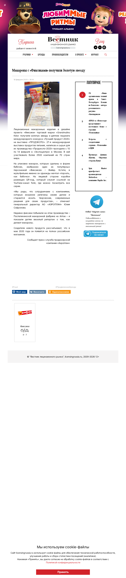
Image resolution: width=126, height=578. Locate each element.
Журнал (94, 55)
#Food (15, 287)
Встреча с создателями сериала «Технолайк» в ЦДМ (98, 143)
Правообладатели (60, 55)
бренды (41, 55)
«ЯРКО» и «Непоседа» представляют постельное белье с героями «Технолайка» (98, 126)
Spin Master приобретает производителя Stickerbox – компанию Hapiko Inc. (98, 174)
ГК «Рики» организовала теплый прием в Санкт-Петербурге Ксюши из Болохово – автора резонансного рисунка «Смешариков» (98, 103)
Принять (63, 572)
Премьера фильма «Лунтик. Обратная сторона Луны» (98, 158)
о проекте (79, 55)
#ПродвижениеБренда (66, 287)
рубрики (27, 55)
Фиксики (24, 326)
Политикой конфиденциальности (63, 562)
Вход (99, 41)
